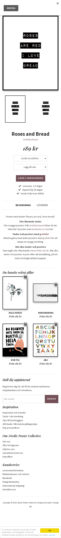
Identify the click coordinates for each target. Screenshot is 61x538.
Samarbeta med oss (13, 452)
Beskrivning (23, 205)
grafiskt (44, 234)
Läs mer (52, 535)
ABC (46, 359)
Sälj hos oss (9, 449)
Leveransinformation (13, 470)
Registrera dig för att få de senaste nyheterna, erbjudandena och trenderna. (26, 388)
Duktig (15, 359)
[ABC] (45, 340)
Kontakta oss (9, 489)
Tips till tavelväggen (13, 420)
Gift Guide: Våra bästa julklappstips (20, 424)
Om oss (6, 441)
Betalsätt (7, 478)
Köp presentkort (11, 427)
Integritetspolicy (11, 481)
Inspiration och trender (14, 412)
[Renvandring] (45, 292)
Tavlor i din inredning (13, 416)
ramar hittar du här (39, 250)
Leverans (42, 205)
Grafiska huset (30, 139)
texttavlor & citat (40, 229)
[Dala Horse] (15, 292)
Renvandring (46, 312)
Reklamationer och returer (16, 474)
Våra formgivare (11, 445)
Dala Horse (15, 312)
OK (49, 530)
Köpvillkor (8, 456)
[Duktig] (15, 340)
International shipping (13, 485)
